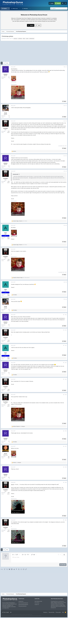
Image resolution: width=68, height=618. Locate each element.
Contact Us (37, 604)
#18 (65, 467)
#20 (65, 519)
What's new (15, 8)
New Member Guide (38, 601)
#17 (65, 446)
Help (63, 612)
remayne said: (15, 174)
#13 (65, 362)
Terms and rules (51, 612)
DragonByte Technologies (33, 615)
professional (31, 38)
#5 (65, 171)
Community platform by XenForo (21, 614)
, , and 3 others (20, 220)
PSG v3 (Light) (6, 612)
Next (7, 63)
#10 (65, 314)
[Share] (64, 67)
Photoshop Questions (22, 606)
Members (26, 8)
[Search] (65, 3)
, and (19, 426)
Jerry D (12, 484)
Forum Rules (37, 602)
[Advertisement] (34, 51)
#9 (65, 299)
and (17, 462)
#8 (65, 282)
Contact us (45, 612)
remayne (4, 38)
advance (15, 38)
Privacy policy (58, 612)
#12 (65, 345)
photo (27, 38)
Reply (65, 101)
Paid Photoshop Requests (23, 604)
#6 (65, 225)
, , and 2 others (20, 244)
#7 (65, 249)
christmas (20, 38)
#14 (65, 379)
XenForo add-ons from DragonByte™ (18, 615)
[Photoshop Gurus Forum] (9, 600)
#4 (65, 155)
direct (24, 38)
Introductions (21, 601)
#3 (65, 120)
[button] (9, 8)
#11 (65, 330)
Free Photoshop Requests (23, 602)
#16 (65, 430)
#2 (65, 105)
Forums (5, 8)
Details (40, 615)
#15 (65, 394)
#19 (65, 482)
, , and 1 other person (21, 277)
